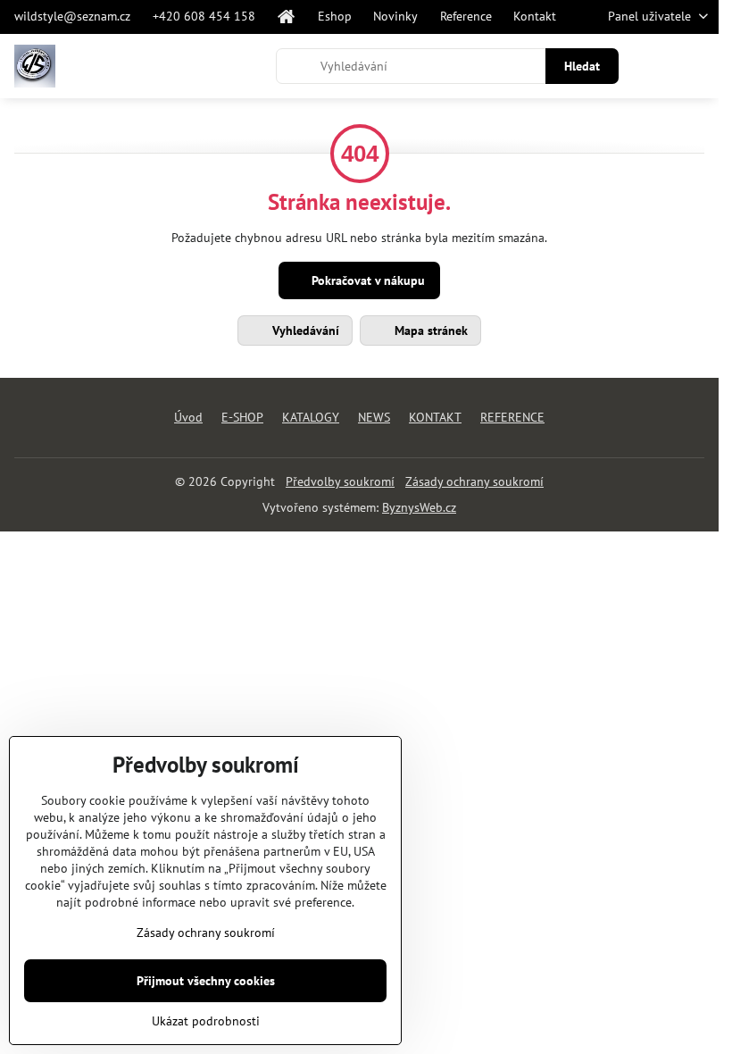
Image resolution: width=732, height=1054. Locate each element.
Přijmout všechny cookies (206, 981)
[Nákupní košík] (654, 66)
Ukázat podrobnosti (206, 1021)
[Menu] (697, 66)
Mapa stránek (429, 330)
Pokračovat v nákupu (366, 280)
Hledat (582, 66)
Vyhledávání (304, 330)
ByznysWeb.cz (419, 507)
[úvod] (286, 17)
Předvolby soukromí (340, 481)
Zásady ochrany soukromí (474, 481)
